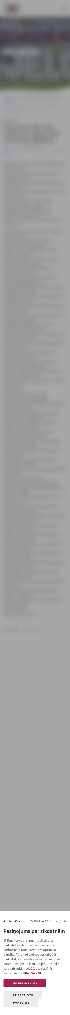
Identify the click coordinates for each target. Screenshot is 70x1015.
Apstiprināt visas (25, 983)
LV (56, 921)
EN (64, 921)
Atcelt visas (21, 1003)
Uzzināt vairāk (29, 973)
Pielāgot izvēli (23, 995)
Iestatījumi (15, 921)
